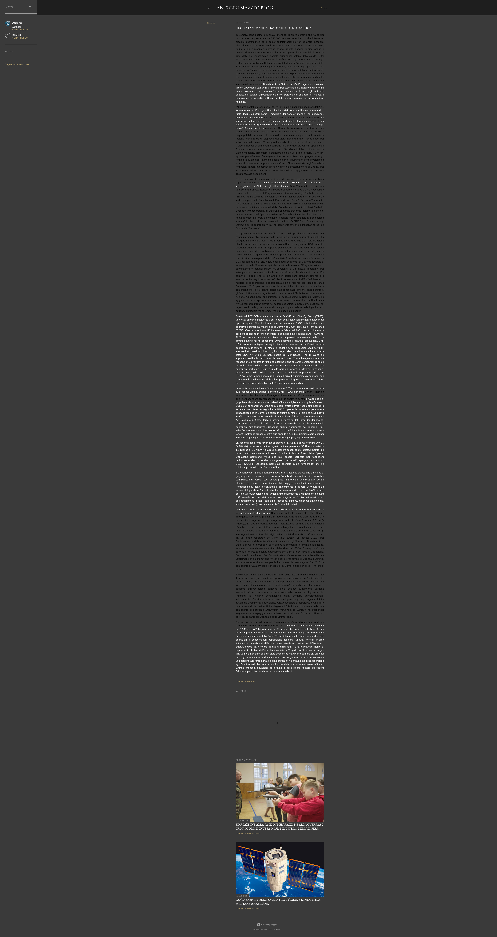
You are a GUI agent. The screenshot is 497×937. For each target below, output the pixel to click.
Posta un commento (252, 833)
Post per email (250, 681)
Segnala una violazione (17, 64)
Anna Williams (274, 930)
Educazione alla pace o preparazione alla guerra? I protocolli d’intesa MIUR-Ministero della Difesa (279, 826)
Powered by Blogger (269, 925)
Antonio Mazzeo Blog (245, 8)
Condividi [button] (211, 23)
